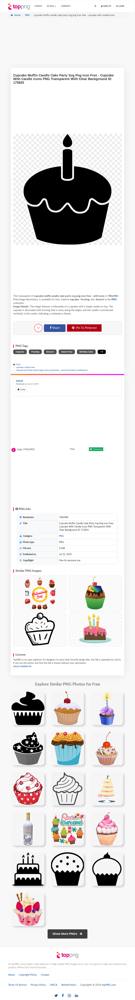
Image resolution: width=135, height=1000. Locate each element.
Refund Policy (68, 985)
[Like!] (38, 328)
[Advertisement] (67, 45)
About (11, 975)
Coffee (22, 390)
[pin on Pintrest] (40, 696)
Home (17, 15)
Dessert (50, 352)
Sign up (107, 6)
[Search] (95, 6)
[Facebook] (63, 995)
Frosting (35, 352)
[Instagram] (69, 995)
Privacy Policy (38, 985)
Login (121, 6)
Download (97, 449)
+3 (101, 352)
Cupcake (20, 352)
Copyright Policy (28, 975)
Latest (38, 6)
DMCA (53, 985)
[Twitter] (56, 995)
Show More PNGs (65, 933)
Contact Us (25, 666)
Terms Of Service (17, 985)
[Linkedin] (76, 995)
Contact (66, 6)
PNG (27, 15)
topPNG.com (109, 985)
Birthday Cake (86, 352)
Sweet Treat (66, 352)
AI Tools (50, 6)
